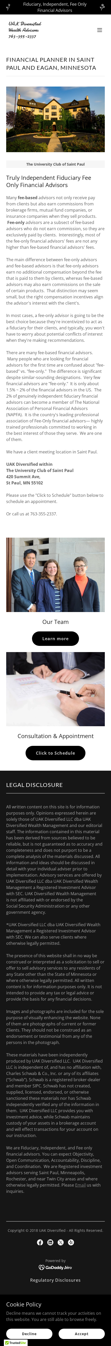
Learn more (55, 638)
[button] (99, 30)
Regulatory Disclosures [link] (55, 1280)
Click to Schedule (55, 753)
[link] (40, 36)
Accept (81, 1333)
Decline (29, 1333)
